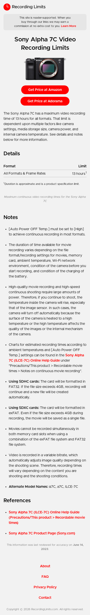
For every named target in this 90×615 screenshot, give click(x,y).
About (45, 566)
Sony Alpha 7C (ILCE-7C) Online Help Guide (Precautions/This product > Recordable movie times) (47, 518)
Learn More (68, 26)
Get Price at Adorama (45, 101)
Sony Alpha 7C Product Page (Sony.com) (42, 533)
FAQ (45, 576)
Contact (45, 597)
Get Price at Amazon (45, 90)
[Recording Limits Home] (24, 7)
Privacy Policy (45, 587)
